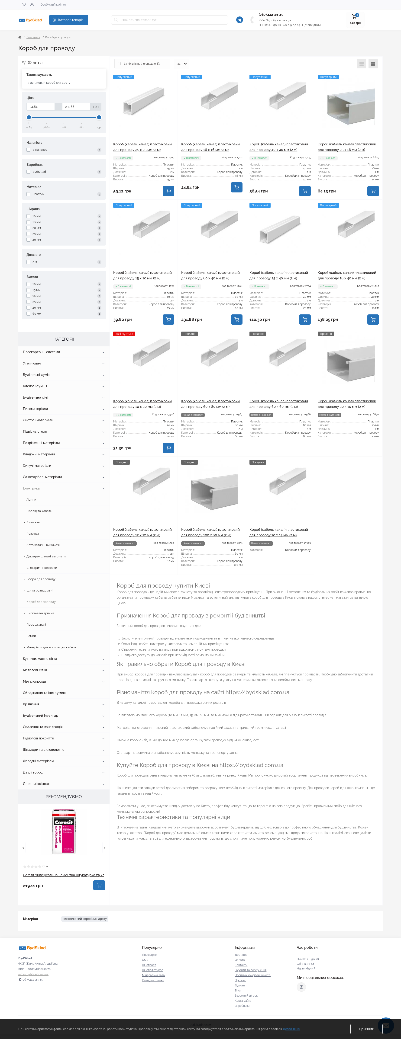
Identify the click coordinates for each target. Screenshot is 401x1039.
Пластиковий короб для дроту (48, 82)
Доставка (241, 954)
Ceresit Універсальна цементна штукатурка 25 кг (63, 875)
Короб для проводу (41, 602)
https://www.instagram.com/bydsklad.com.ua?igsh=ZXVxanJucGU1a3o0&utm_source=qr (301, 987)
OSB (145, 960)
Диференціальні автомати (46, 556)
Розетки (32, 533)
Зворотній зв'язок (246, 995)
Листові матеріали (38, 420)
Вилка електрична (40, 613)
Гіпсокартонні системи (41, 352)
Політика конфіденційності (253, 975)
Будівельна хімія (36, 397)
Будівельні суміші (37, 375)
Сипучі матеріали (37, 465)
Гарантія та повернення (250, 970)
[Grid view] (373, 63)
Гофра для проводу (40, 579)
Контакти (241, 965)
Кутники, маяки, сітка (40, 659)
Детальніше (291, 1029)
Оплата (240, 960)
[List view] (361, 63)
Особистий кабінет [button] (53, 4)
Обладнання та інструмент (45, 693)
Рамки (31, 636)
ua (32, 4)
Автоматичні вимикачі (43, 545)
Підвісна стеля (35, 431)
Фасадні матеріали (38, 761)
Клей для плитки (153, 980)
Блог (238, 990)
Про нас (240, 980)
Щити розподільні (39, 590)
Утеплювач (32, 363)
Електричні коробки (41, 567)
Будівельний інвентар (40, 715)
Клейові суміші (35, 386)
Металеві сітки (35, 670)
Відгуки (240, 985)
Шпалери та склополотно (44, 749)
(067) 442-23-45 (271, 14)
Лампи (31, 499)
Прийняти (366, 1029)
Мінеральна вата (153, 975)
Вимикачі (33, 522)
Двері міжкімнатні (37, 784)
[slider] (29, 117)
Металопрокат (35, 681)
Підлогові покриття (38, 738)
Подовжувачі (36, 624)
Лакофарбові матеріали (42, 477)
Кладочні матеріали (39, 454)
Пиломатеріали (35, 409)
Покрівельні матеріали (41, 443)
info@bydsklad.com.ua (33, 974)
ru (24, 4)
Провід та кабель (39, 511)
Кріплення (31, 704)
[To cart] (99, 885)
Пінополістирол (152, 970)
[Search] (116, 20)
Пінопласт (149, 965)
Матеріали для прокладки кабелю (51, 647)
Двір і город (33, 772)
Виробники (242, 1005)
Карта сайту (243, 1000)
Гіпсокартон (150, 954)
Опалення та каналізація (42, 727)
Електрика (33, 37)
